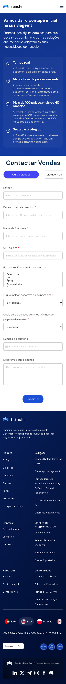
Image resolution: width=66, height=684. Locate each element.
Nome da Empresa (15, 228)
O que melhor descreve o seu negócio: (28, 295)
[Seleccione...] (33, 274)
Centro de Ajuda (11, 584)
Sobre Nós (8, 536)
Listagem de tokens (13, 506)
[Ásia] (33, 277)
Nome (8, 187)
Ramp (6, 490)
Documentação (43, 532)
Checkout (8, 475)
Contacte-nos (10, 591)
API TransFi (8, 498)
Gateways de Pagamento (48, 471)
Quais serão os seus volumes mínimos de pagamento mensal (28, 317)
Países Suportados (45, 552)
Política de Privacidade (47, 584)
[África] (33, 280)
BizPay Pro (8, 467)
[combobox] (7, 346)
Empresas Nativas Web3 (47, 512)
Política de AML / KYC (46, 591)
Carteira (7, 483)
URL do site (11, 248)
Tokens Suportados (45, 560)
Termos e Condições (46, 576)
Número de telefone (15, 339)
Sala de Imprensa (12, 529)
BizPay (6, 460)
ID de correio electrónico (19, 207)
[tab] (21, 175)
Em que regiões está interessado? (25, 267)
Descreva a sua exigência (19, 360)
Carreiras (8, 544)
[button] (61, 6)
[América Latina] (33, 284)
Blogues (7, 576)
